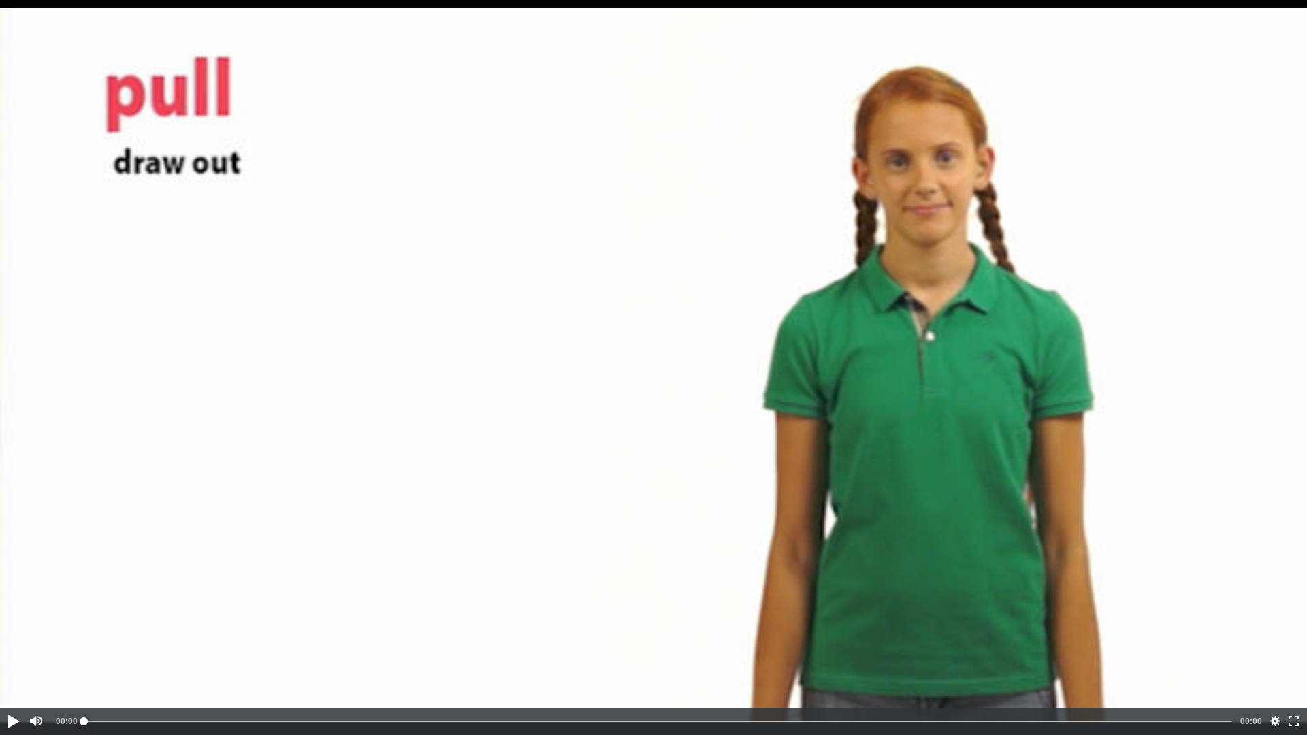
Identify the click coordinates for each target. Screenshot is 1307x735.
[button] (13, 721)
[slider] (658, 721)
